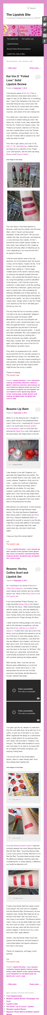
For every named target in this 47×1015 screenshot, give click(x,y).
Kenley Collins (24, 604)
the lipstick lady (18, 396)
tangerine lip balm (12, 556)
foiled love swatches (19, 385)
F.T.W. (13, 146)
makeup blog (16, 394)
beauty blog (17, 382)
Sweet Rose (20, 431)
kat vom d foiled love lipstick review (23, 386)
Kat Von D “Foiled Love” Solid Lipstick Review (17, 80)
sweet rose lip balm (17, 554)
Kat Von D (27, 93)
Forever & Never (22, 154)
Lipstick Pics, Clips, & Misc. (16, 54)
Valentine (23, 146)
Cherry (36, 515)
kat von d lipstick (30, 389)
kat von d (33, 387)
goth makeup (32, 385)
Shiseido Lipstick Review (16, 1009)
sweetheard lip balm (32, 554)
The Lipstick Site (18, 14)
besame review (16, 551)
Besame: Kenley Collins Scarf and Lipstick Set (17, 572)
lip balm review (27, 551)
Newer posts (35, 68)
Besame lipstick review (22, 845)
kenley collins (11, 971)
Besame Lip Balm (17, 409)
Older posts (11, 68)
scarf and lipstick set (13, 974)
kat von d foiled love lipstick (22, 388)
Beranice (9, 154)
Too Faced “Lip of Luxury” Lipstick (20, 1006)
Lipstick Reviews (12, 44)
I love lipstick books (14, 996)
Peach (12, 517)
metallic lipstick (27, 394)
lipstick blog (26, 392)
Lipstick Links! (12, 1004)
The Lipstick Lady (28, 39)
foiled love (25, 382)
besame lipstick (20, 969)
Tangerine (36, 423)
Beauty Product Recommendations (19, 49)
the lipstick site (30, 396)
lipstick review (22, 971)
